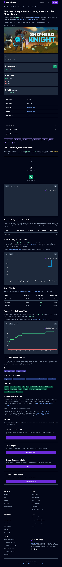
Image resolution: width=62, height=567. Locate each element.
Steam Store (45, 411)
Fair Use (30, 563)
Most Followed (36, 500)
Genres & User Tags (11, 129)
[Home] (4, 6)
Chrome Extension (9, 539)
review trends (31, 19)
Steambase (34, 543)
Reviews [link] (19, 139)
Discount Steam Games (38, 520)
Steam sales (21, 291)
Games (9, 6)
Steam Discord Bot (9, 542)
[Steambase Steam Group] (34, 549)
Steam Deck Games (37, 509)
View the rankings (30, 452)
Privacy (19, 563)
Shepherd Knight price (14, 249)
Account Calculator (9, 551)
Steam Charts (8, 506)
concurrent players (20, 19)
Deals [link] (45, 139)
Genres (6, 517)
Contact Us (41, 563)
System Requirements (12, 134)
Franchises (7, 532)
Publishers (7, 529)
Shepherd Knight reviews (40, 319)
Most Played (35, 497)
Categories (7, 520)
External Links (10, 125)
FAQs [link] (15, 142)
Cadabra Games (31, 107)
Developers (7, 526)
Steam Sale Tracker (37, 517)
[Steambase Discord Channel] (32, 549)
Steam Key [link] (37, 139)
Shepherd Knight (17, 6)
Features (8, 121)
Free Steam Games (37, 523)
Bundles (6, 503)
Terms (24, 563)
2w (7, 186)
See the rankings (30, 481)
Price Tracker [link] (28, 139)
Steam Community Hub (42, 413)
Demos (6, 500)
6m (11, 254)
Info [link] (52, 139)
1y (14, 186)
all (17, 186)
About (35, 563)
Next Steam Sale (9, 548)
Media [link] (8, 142)
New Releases (36, 503)
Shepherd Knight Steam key (31, 244)
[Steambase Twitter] (36, 549)
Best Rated (35, 494)
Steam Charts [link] (9, 139)
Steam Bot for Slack (10, 545)
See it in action (30, 438)
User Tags (7, 523)
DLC (5, 497)
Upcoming (35, 506)
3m (11, 186)
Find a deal (30, 466)
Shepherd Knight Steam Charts (31, 6)
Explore (55, 2)
